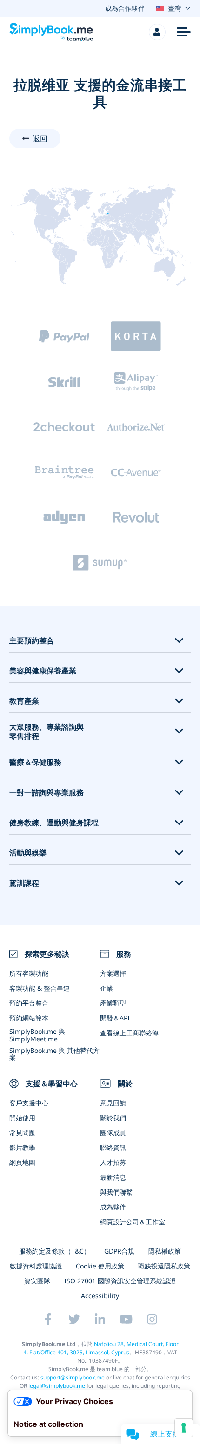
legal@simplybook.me (56, 1386)
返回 (40, 138)
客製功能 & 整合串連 (39, 988)
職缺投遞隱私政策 (164, 1265)
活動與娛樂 (28, 853)
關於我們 (113, 1117)
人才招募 (113, 1162)
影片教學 (22, 1147)
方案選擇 (113, 973)
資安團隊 (37, 1280)
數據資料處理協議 (36, 1265)
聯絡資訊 (113, 1147)
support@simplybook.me (72, 1377)
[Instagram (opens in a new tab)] (152, 1319)
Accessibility (100, 1295)
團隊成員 (113, 1132)
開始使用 (22, 1117)
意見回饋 (113, 1102)
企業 (106, 988)
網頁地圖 (22, 1162)
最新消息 (113, 1177)
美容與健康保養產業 (42, 671)
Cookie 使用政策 (100, 1265)
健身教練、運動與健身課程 (54, 823)
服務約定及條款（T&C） (54, 1251)
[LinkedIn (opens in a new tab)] (100, 1319)
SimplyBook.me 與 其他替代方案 (54, 1054)
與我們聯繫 (116, 1192)
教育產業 (24, 701)
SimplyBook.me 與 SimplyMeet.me (37, 1035)
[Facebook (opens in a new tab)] (48, 1319)
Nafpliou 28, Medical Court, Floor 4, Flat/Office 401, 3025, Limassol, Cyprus (101, 1348)
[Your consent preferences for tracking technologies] (184, 1428)
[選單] (184, 32)
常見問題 (22, 1132)
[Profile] (157, 32)
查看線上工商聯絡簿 (129, 1032)
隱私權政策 (164, 1251)
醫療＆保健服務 (35, 762)
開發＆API (115, 1017)
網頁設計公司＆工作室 (132, 1221)
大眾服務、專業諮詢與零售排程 (46, 732)
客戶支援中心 (28, 1102)
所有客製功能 (28, 973)
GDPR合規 (119, 1251)
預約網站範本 (28, 1017)
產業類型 (113, 1003)
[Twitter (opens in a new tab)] (74, 1319)
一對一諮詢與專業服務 (46, 792)
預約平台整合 (28, 1003)
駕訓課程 (24, 883)
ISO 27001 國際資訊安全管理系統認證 (120, 1280)
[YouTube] (126, 1319)
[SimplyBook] (51, 32)
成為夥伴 (113, 1206)
